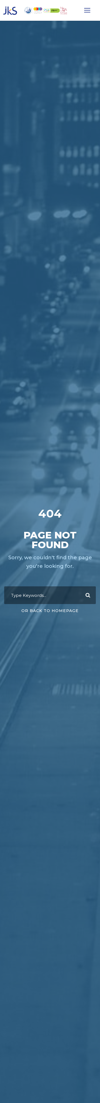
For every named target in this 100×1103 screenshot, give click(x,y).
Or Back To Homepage (50, 610)
